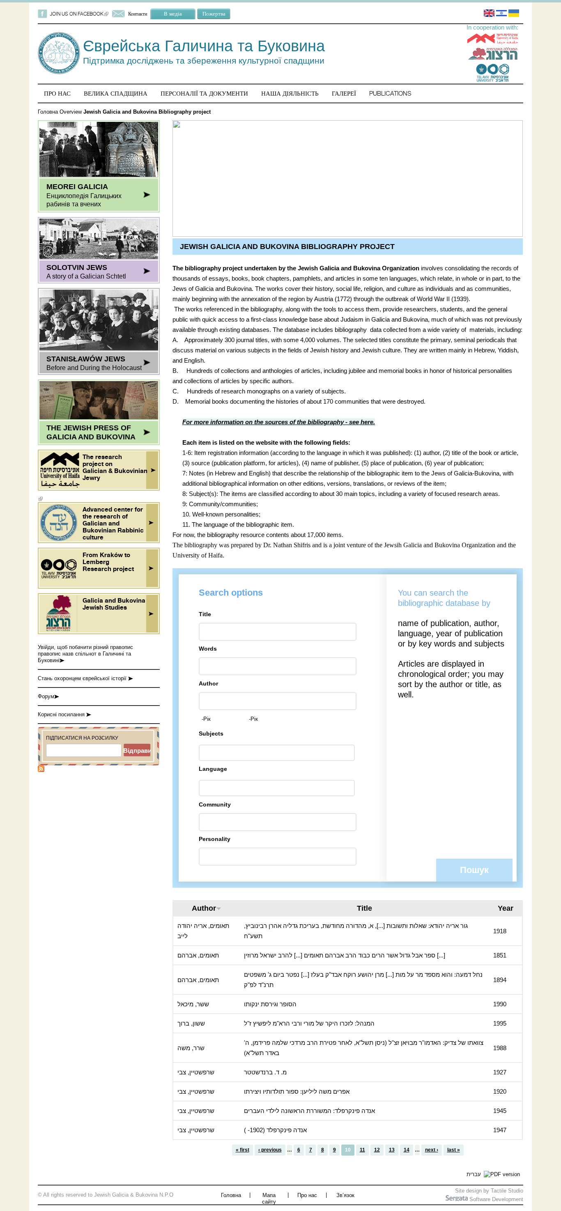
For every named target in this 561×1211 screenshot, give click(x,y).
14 (406, 1150)
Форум (46, 696)
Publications (390, 93)
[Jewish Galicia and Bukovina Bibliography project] (489, 15)
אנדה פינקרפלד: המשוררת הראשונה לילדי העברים (309, 1110)
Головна (48, 112)
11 (362, 1150)
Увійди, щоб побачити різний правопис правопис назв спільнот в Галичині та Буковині (85, 653)
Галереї (344, 93)
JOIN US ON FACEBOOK (79, 14)
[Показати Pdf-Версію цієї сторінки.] (502, 1174)
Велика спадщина (115, 93)
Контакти (137, 14)
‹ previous (270, 1150)
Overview (71, 112)
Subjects (211, 733)
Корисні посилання (62, 714)
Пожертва (213, 13)
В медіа (173, 13)
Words (208, 648)
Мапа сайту (269, 1198)
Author (208, 683)
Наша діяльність (290, 93)
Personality (214, 839)
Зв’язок (345, 1195)
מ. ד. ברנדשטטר (265, 1072)
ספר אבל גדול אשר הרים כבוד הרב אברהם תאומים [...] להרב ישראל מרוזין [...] (344, 955)
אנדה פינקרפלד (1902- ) (275, 1129)
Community (215, 804)
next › (431, 1150)
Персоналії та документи (204, 93)
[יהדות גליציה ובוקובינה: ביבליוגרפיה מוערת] (501, 15)
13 (392, 1150)
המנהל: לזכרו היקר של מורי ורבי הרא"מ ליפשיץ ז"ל (309, 1023)
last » (453, 1150)
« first (242, 1150)
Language (213, 768)
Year (505, 908)
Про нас (57, 93)
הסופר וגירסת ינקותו (270, 1004)
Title (205, 614)
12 (377, 1150)
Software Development (495, 1199)
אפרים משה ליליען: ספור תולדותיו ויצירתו (296, 1091)
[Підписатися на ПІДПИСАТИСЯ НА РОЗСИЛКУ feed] (41, 770)
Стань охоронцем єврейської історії (83, 678)
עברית (474, 1174)
